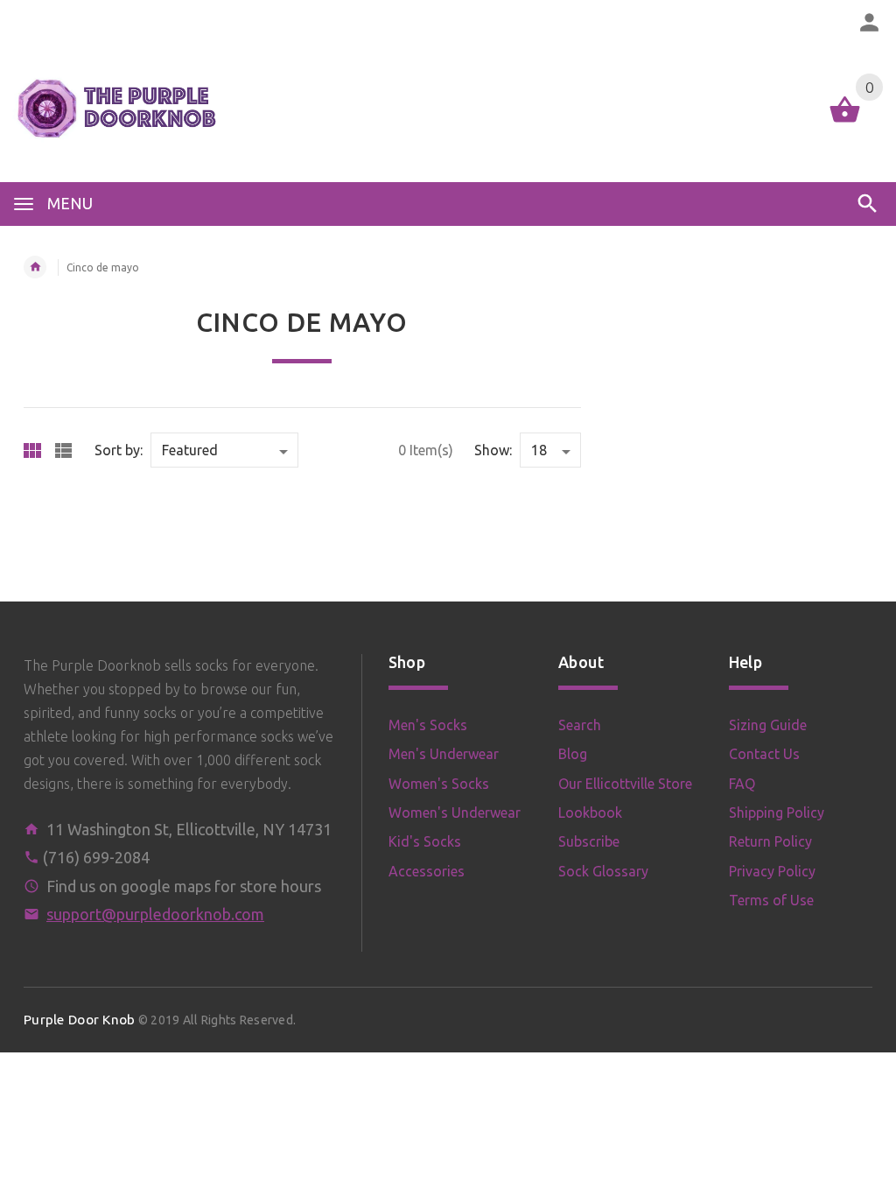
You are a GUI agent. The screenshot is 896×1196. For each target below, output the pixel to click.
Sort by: (118, 450)
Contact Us (764, 754)
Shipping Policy (776, 812)
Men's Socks (427, 725)
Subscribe (589, 841)
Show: (493, 450)
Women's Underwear (454, 812)
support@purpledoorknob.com (155, 914)
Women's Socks (438, 783)
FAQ (742, 783)
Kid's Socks (424, 841)
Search (579, 725)
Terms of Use (771, 900)
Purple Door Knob (79, 1019)
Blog (572, 754)
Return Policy (770, 841)
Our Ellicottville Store (625, 783)
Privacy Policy (772, 871)
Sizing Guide (768, 725)
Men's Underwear (443, 754)
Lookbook (590, 812)
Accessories (426, 871)
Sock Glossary (603, 871)
